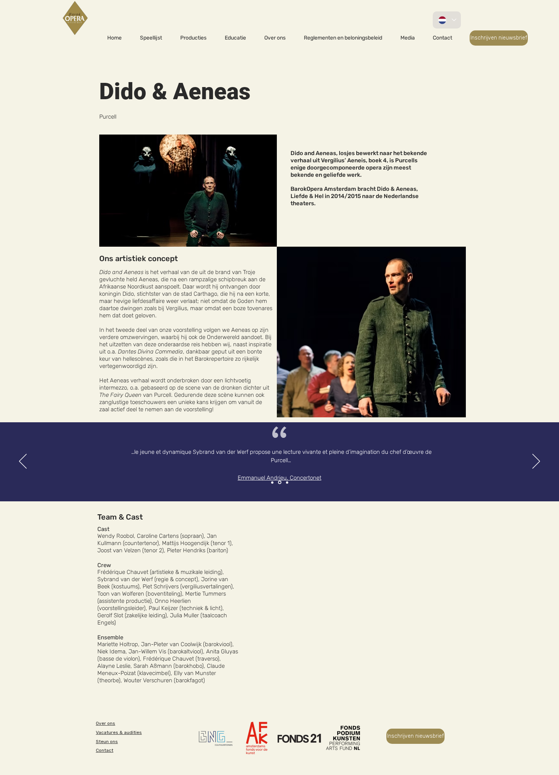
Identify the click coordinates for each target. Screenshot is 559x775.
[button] (193, 38)
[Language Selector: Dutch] (447, 20)
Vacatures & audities (119, 732)
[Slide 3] (287, 482)
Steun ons (107, 741)
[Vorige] (23, 462)
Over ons (105, 723)
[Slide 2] (279, 482)
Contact (104, 750)
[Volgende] (536, 462)
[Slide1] (272, 482)
